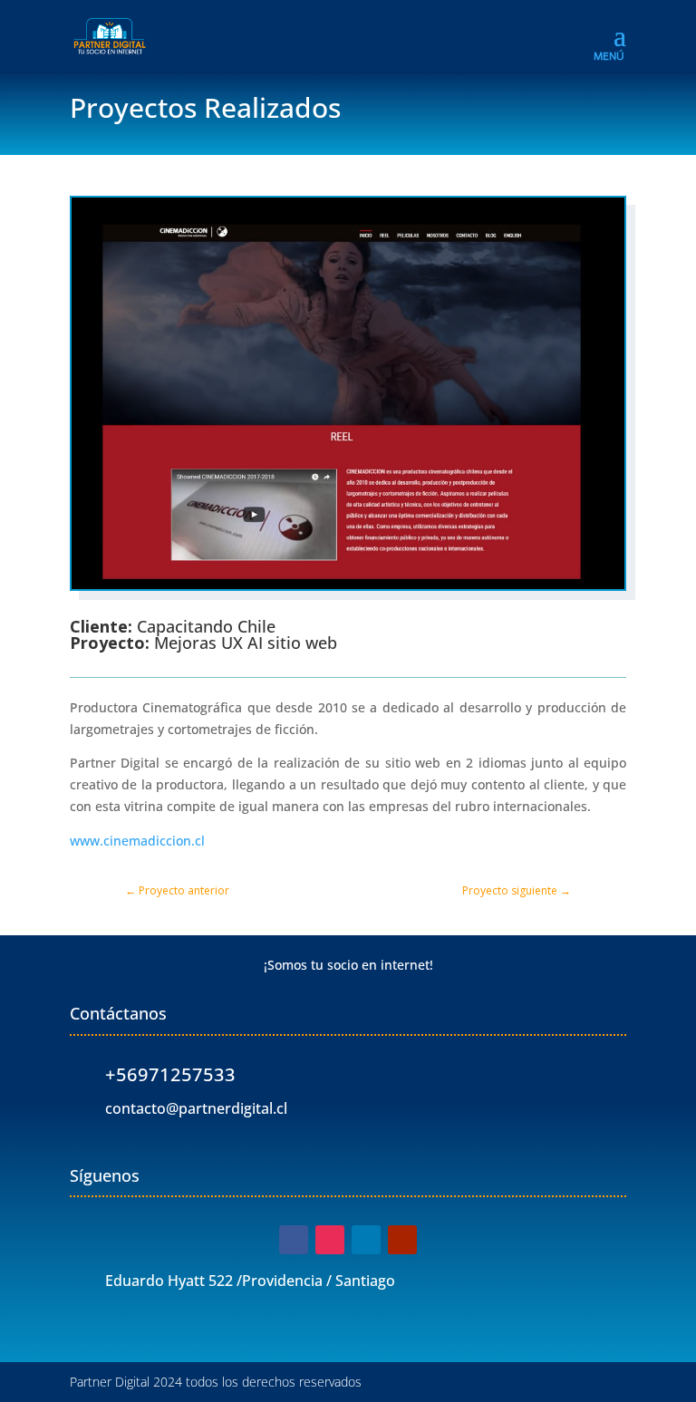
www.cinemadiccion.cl (137, 840)
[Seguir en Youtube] (402, 1239)
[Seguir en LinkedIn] (366, 1239)
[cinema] (348, 588)
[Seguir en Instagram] (329, 1239)
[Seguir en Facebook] (293, 1239)
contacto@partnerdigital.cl (196, 1108)
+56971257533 (170, 1074)
